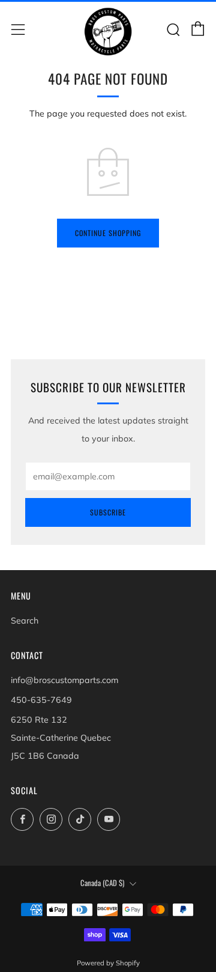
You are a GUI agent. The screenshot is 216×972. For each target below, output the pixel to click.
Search (24, 620)
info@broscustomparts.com (64, 680)
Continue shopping (108, 233)
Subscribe (108, 512)
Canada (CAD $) (102, 882)
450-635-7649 (41, 699)
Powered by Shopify (108, 963)
